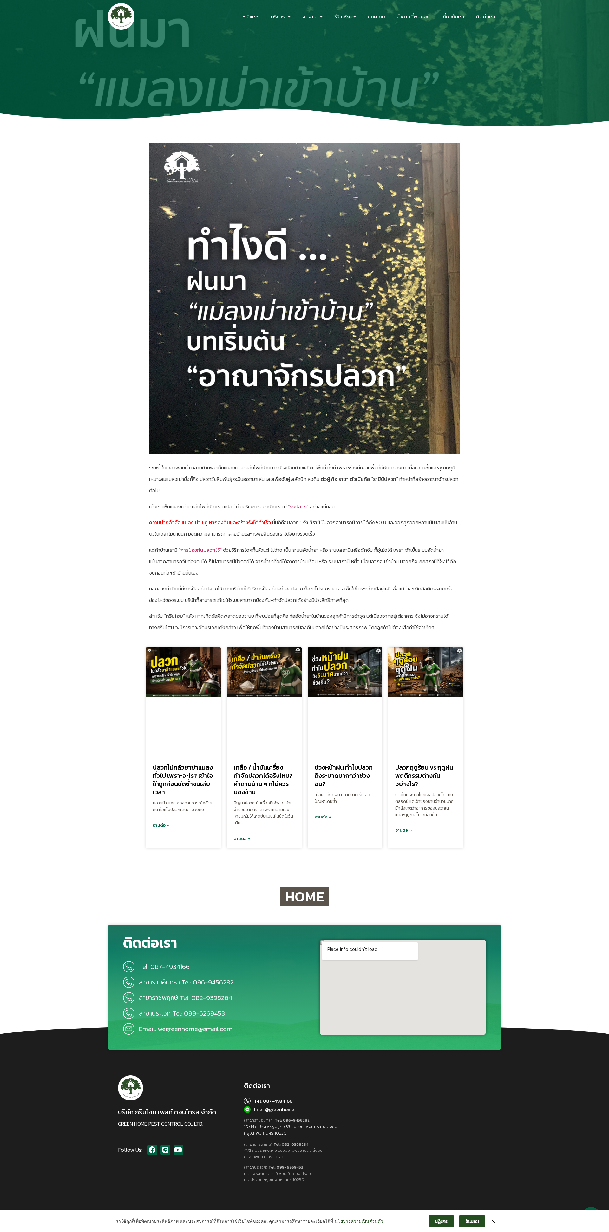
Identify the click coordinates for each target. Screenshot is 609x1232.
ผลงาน (309, 16)
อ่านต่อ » (161, 825)
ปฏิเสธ (441, 1221)
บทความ (376, 16)
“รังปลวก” (298, 506)
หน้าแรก (250, 16)
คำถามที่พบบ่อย (413, 16)
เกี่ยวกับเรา (452, 16)
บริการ (278, 16)
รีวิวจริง (342, 16)
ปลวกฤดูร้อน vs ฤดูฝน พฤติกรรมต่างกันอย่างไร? (424, 776)
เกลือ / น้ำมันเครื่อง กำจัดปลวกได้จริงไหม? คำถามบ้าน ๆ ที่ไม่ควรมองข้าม (263, 780)
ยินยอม (472, 1221)
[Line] (165, 1150)
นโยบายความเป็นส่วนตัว (359, 1221)
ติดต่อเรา (485, 16)
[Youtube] (178, 1150)
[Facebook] (152, 1150)
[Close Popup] (493, 1221)
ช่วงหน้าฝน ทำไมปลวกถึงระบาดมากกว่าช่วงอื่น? (344, 776)
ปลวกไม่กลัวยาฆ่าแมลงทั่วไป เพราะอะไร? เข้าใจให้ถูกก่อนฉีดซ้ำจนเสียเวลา (183, 780)
